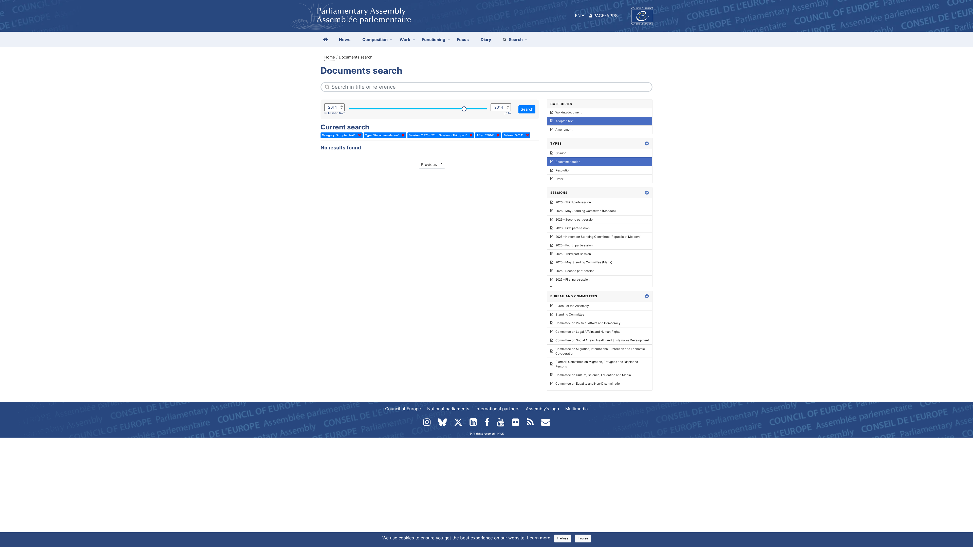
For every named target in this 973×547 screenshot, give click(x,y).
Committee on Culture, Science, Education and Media (593, 375)
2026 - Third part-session (573, 202)
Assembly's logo (542, 408)
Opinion (560, 153)
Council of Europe (403, 408)
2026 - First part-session (572, 228)
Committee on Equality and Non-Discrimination (588, 383)
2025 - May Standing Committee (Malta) (583, 262)
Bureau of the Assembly (572, 306)
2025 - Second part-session (574, 271)
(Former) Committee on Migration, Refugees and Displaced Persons (596, 364)
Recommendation (567, 162)
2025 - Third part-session (573, 254)
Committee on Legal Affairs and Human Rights (587, 332)
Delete (358, 135)
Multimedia (576, 408)
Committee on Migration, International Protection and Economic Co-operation (600, 351)
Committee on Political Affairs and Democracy (588, 323)
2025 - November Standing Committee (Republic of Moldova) (598, 237)
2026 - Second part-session (574, 219)
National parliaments (448, 408)
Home (329, 57)
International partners (497, 408)
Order (559, 179)
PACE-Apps (605, 15)
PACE (500, 433)
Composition (375, 39)
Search (516, 39)
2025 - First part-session (572, 279)
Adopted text (564, 121)
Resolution (562, 170)
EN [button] (578, 15)
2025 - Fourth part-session (574, 245)
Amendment (563, 129)
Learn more (538, 537)
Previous (429, 164)
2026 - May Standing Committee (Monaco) (585, 211)
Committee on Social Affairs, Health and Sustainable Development (602, 340)
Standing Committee (569, 314)
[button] (647, 143)
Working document (568, 112)
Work (405, 39)
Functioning (433, 39)
